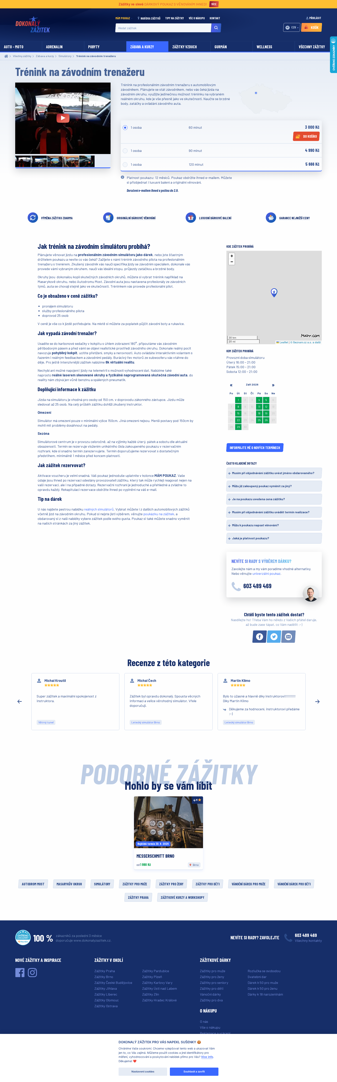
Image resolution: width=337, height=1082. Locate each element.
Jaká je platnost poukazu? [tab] (250, 538)
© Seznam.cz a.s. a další (305, 342)
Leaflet (283, 342)
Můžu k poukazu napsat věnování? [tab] (255, 525)
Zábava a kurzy (142, 46)
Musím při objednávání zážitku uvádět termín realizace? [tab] (271, 512)
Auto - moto (13, 46)
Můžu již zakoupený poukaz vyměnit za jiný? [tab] (262, 486)
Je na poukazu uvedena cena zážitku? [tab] (258, 499)
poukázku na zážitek (158, 514)
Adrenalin (54, 46)
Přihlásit (315, 18)
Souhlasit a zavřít (194, 1071)
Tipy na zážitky (174, 18)
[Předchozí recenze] (19, 701)
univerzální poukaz (266, 573)
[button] (274, 293)
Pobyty (93, 46)
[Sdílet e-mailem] (288, 636)
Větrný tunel (46, 722)
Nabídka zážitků (150, 18)
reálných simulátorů (99, 509)
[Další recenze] (317, 701)
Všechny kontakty (308, 940)
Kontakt (215, 18)
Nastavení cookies (142, 1071)
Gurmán (221, 46)
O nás (204, 1021)
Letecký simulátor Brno (145, 722)
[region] (168, 701)
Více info (207, 1056)
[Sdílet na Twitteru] (274, 636)
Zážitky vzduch (184, 46)
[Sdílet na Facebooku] (259, 636)
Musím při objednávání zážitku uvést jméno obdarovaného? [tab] (273, 473)
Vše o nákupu (197, 18)
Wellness (264, 46)
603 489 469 (257, 585)
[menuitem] (125, 18)
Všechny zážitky (312, 46)
